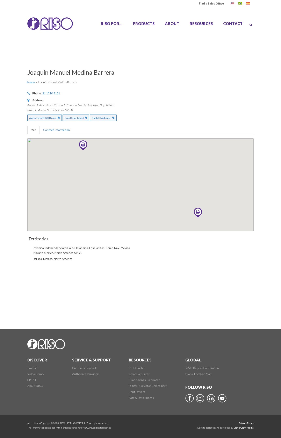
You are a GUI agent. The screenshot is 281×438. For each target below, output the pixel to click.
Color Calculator (139, 374)
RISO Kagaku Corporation (202, 368)
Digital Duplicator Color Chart (148, 386)
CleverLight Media (243, 427)
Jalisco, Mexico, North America (53, 258)
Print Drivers (137, 392)
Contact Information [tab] (56, 130)
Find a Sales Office (211, 3)
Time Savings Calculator (144, 380)
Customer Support (84, 368)
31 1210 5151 (51, 93)
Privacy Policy (246, 423)
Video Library (35, 374)
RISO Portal (136, 368)
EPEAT (31, 380)
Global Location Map (198, 374)
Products (33, 368)
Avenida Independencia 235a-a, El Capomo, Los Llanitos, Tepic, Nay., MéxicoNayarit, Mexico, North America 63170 (82, 250)
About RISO (35, 386)
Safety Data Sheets (141, 398)
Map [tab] (33, 130)
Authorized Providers (86, 374)
